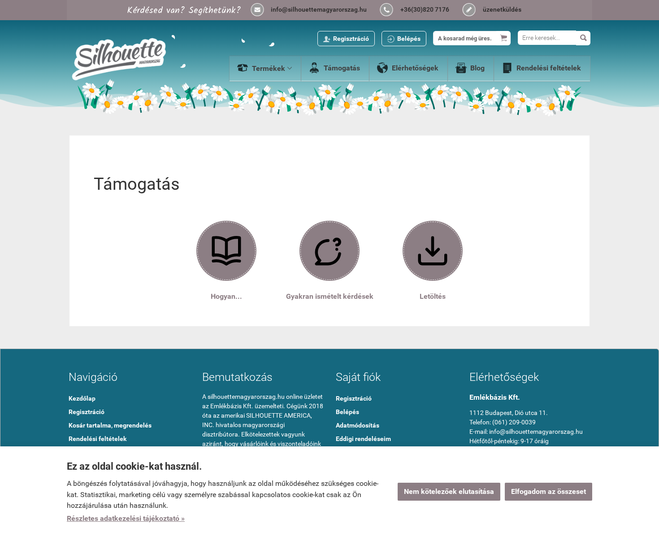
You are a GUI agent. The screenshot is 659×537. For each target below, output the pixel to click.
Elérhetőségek (415, 68)
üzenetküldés (502, 9)
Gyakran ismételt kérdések (329, 296)
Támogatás (342, 68)
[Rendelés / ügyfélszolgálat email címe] (257, 10)
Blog (477, 68)
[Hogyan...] (226, 250)
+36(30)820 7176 (424, 9)
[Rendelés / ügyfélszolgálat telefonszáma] (387, 10)
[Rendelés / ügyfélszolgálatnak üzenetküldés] (469, 10)
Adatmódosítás (357, 425)
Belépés (409, 38)
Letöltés (433, 296)
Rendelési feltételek (548, 68)
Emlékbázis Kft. (494, 397)
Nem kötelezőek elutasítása (449, 491)
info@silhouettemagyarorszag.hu (319, 9)
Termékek (272, 68)
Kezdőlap (82, 398)
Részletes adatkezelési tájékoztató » (126, 518)
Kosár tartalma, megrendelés (110, 425)
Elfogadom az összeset (548, 491)
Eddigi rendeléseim (363, 438)
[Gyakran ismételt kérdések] (329, 250)
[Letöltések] (432, 250)
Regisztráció (351, 38)
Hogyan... (226, 296)
